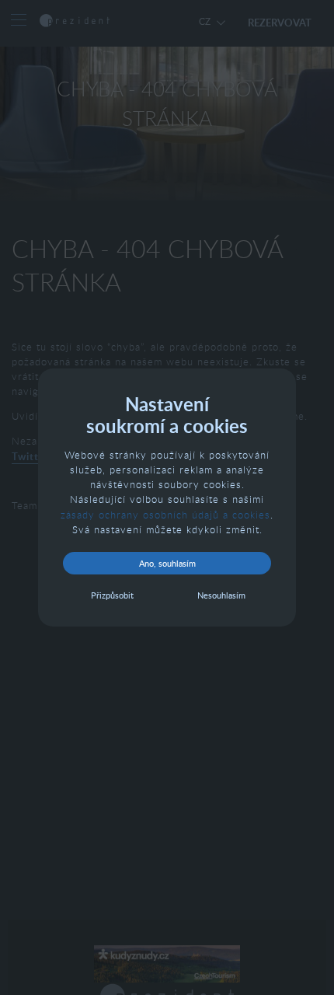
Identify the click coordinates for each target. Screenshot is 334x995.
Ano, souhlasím (167, 563)
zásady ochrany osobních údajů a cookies (165, 515)
